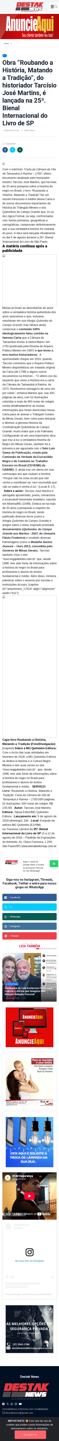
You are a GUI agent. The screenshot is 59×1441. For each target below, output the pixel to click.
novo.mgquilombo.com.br (19, 559)
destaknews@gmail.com (19, 1413)
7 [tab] (50, 948)
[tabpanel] (29, 977)
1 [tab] (37, 948)
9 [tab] (53, 948)
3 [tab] (42, 948)
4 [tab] (44, 948)
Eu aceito (30, 1434)
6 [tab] (48, 948)
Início (6, 43)
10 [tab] (55, 948)
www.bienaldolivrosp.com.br (38, 846)
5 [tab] (46, 948)
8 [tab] (52, 948)
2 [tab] (40, 948)
